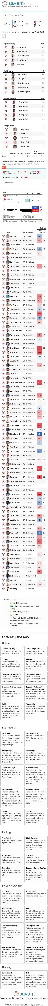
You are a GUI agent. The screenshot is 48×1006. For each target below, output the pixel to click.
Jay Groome (25, 138)
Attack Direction (32, 768)
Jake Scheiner (14, 283)
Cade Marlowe (14, 288)
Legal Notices (32, 998)
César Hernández (15, 301)
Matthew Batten (15, 240)
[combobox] (24, 15)
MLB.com (44, 998)
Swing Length (7, 750)
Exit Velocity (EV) (8, 649)
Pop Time (5, 891)
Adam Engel (14, 352)
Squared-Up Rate (32, 789)
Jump (28, 908)
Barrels (5, 659)
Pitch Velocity (7, 838)
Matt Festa (24, 134)
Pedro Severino (22, 52)
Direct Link (6, 177)
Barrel (17, 606)
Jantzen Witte (14, 266)
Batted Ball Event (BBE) (34, 674)
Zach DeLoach (14, 262)
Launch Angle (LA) (33, 649)
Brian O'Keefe (21, 47)
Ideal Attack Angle (9, 768)
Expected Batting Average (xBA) (12, 688)
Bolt (27, 973)
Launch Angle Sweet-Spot (11, 674)
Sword (15, 615)
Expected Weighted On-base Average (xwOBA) (35, 688)
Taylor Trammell (15, 365)
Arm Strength (31, 891)
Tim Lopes (20, 64)
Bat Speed (6, 733)
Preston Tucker (15, 245)
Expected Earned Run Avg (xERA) (36, 869)
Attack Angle (30, 750)
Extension (6, 868)
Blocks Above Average (34, 947)
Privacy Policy (19, 998)
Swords (29, 811)
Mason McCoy (14, 253)
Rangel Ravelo (14, 275)
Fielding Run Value (33, 926)
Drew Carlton (25, 129)
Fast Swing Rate (32, 733)
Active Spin (6, 855)
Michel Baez (25, 146)
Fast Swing (17, 612)
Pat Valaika (14, 249)
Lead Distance (7, 908)
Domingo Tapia (23, 102)
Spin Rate (29, 855)
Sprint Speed (7, 973)
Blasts (4, 811)
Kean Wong (13, 296)
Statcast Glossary (15, 636)
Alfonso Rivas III (23, 87)
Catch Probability (8, 947)
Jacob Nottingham (23, 56)
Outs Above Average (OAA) (10, 927)
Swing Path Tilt (7, 789)
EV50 (4, 704)
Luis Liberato (14, 271)
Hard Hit (16, 603)
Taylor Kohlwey (15, 279)
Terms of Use (5, 998)
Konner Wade (25, 142)
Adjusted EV (30, 704)
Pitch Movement (32, 838)
